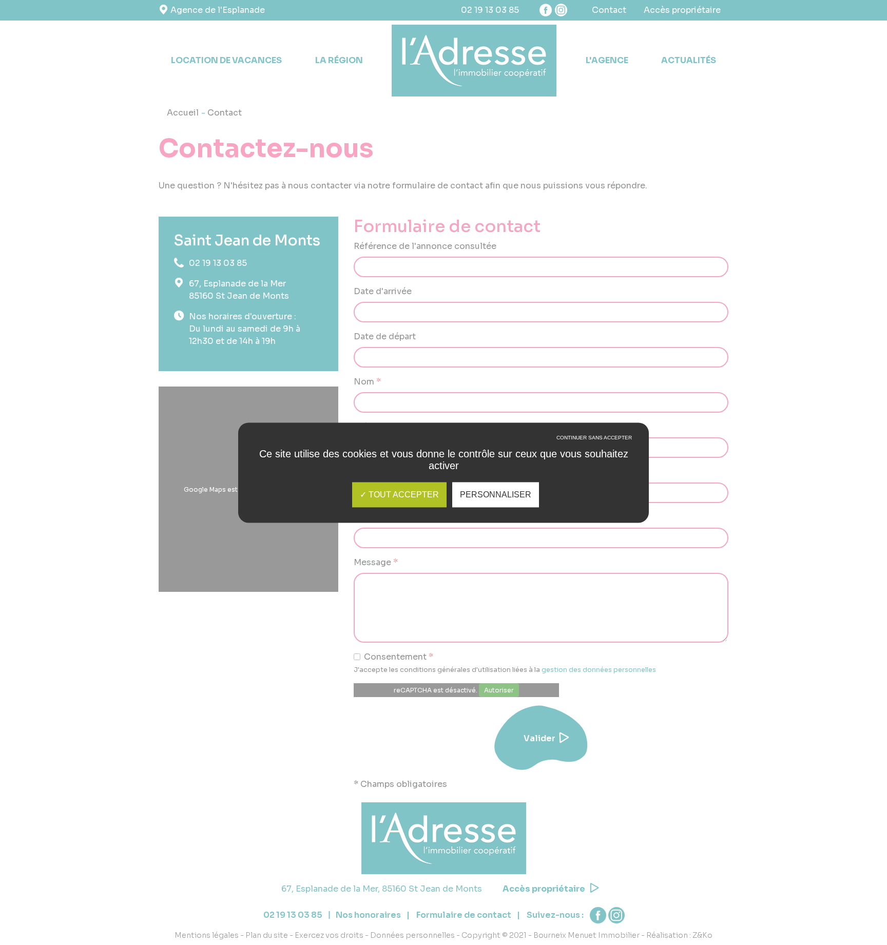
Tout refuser (594, 445)
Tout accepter (403, 494)
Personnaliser (495, 494)
